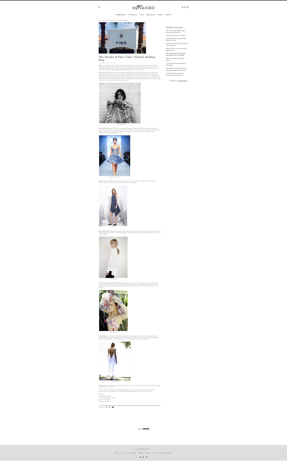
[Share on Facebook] (107, 407)
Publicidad (140, 453)
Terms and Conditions (166, 453)
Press (128, 453)
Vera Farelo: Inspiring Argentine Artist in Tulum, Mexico (176, 64)
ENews (117, 453)
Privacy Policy (156, 453)
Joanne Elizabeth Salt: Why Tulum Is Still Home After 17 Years (176, 39)
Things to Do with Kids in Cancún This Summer (175, 59)
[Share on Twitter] (110, 407)
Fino (100, 65)
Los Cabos (101, 62)
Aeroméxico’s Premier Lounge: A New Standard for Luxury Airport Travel (175, 74)
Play (103, 62)
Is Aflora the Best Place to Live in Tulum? (176, 35)
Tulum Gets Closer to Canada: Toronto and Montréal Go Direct (176, 49)
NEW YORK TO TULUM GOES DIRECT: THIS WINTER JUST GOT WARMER (176, 54)
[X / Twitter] (185, 7)
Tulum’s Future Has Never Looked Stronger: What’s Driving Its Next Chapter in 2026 (176, 69)
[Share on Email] (113, 407)
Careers (123, 453)
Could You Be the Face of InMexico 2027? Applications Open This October (175, 31)
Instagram (183, 81)
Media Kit (134, 453)
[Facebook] (182, 7)
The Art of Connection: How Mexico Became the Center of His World (177, 44)
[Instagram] (187, 7)
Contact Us (148, 453)
